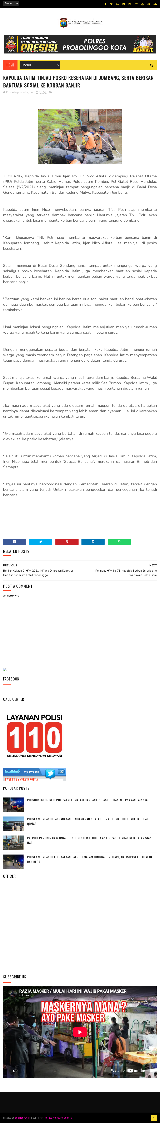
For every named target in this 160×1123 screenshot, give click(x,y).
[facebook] (105, 4)
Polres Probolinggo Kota (58, 1117)
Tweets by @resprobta (21, 779)
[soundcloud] (155, 4)
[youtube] (142, 4)
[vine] (136, 4)
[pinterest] (148, 4)
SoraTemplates (23, 1117)
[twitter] (111, 4)
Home (10, 64)
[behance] (130, 4)
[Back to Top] (154, 1118)
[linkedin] (117, 4)
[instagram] (123, 4)
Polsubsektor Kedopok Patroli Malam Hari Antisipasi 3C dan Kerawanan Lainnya (87, 799)
